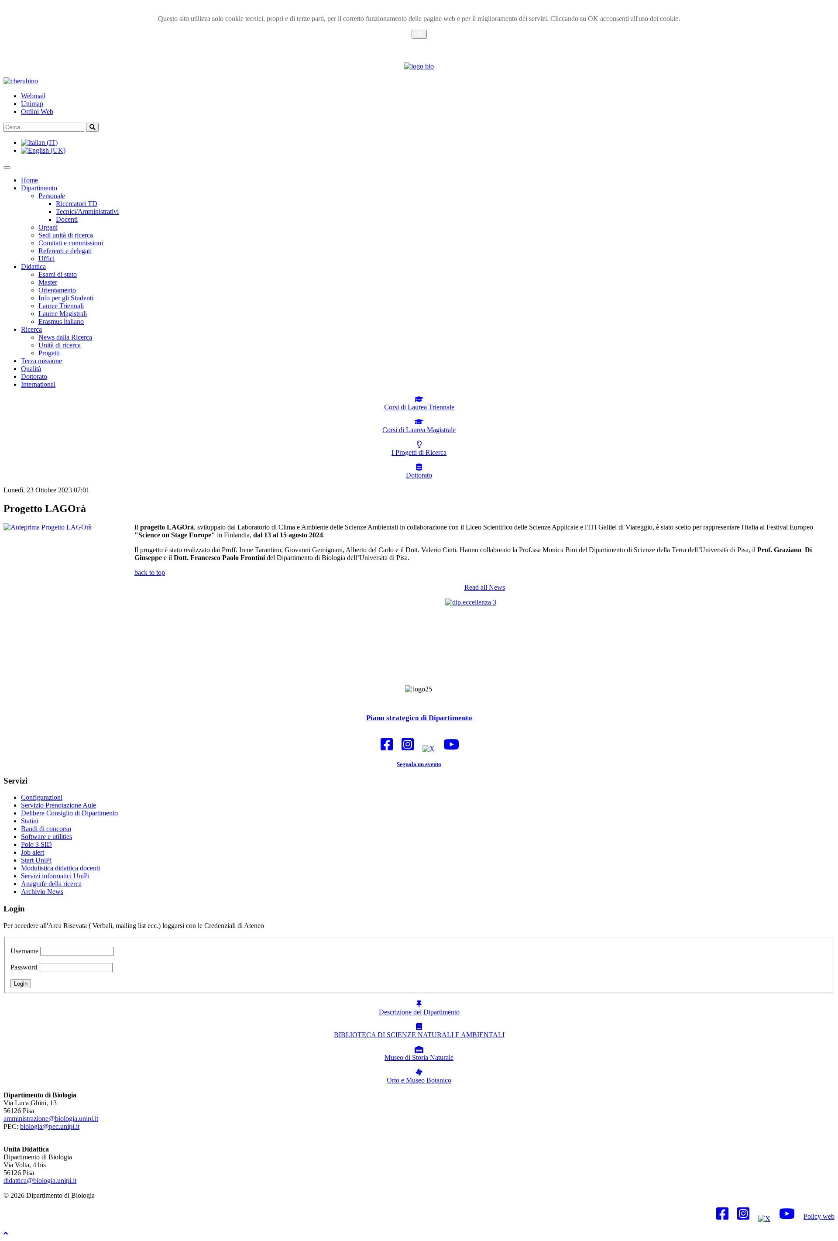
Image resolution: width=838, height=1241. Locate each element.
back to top (149, 572)
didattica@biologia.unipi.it (39, 1180)
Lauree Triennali (61, 305)
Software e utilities (46, 836)
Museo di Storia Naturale (419, 1057)
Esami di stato (57, 274)
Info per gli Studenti (65, 298)
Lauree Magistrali (62, 313)
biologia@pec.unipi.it (49, 1126)
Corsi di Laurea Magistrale (419, 429)
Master (47, 282)
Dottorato (34, 376)
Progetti (49, 353)
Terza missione (41, 360)
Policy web (819, 1216)
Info (419, 44)
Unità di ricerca (59, 345)
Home (29, 180)
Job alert (32, 852)
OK (419, 34)
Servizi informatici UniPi (55, 876)
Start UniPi (36, 860)
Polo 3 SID (36, 844)
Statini (29, 821)
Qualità (31, 368)
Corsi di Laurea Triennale (419, 407)
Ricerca (31, 329)
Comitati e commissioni (70, 243)
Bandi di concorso (46, 828)
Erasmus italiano (61, 321)
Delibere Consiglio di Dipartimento (69, 813)
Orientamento (57, 290)
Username (24, 951)
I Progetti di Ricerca (419, 452)
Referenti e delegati (65, 250)
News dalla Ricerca (65, 337)
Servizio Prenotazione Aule (58, 805)
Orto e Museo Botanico (419, 1080)
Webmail (33, 96)
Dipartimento (39, 188)
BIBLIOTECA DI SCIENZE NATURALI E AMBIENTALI (419, 1034)
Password (23, 967)
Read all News (484, 587)
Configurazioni (41, 797)
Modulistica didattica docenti (60, 868)
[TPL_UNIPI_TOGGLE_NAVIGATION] (6, 167)
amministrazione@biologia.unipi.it (50, 1118)
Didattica (33, 266)
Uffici (46, 258)
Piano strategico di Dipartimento (419, 718)
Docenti (67, 219)
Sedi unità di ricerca (65, 235)
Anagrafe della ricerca (51, 883)
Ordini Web (37, 111)
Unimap (32, 103)
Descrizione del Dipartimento (419, 1012)
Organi (48, 227)
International (38, 384)
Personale (51, 195)
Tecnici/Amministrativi (87, 211)
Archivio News (42, 891)
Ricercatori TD (76, 203)
